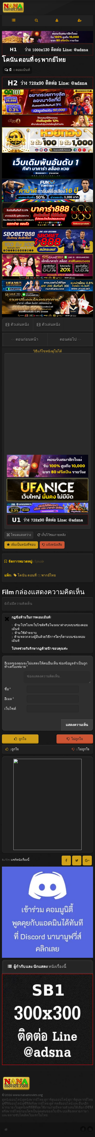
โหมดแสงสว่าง (20, 535)
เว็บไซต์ (10, 709)
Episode (39, 561)
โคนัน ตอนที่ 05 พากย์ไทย (36, 575)
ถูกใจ (22, 739)
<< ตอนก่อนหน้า (24, 339)
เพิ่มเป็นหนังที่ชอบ (23, 544)
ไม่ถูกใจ (77, 739)
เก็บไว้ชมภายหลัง (53, 535)
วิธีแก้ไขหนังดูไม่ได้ (47, 351)
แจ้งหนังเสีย (54, 544)
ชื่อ (7, 689)
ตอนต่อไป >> (70, 339)
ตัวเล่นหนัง (19, 324)
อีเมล (9, 699)
